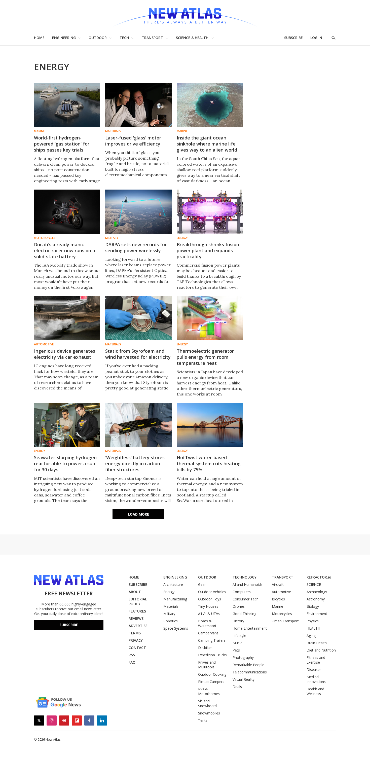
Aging (311, 635)
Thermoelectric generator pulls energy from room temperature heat (205, 357)
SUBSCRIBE (293, 37)
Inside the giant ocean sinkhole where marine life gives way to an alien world (207, 144)
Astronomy (316, 599)
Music (237, 642)
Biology (313, 606)
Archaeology (317, 591)
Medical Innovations (316, 679)
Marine (39, 131)
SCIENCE (314, 584)
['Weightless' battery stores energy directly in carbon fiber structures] (138, 425)
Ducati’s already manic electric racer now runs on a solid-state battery (64, 250)
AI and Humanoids (248, 584)
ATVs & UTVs (209, 613)
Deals (237, 686)
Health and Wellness (315, 691)
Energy (182, 237)
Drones (239, 606)
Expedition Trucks (212, 655)
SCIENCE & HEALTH (192, 37)
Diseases (314, 669)
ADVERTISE (138, 625)
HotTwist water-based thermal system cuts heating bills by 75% (209, 463)
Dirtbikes (205, 647)
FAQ (132, 662)
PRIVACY (136, 640)
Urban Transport (285, 621)
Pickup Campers (211, 681)
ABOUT (135, 591)
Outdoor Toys (209, 599)
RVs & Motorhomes (209, 691)
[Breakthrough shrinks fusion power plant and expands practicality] (210, 212)
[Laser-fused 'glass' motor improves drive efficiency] (138, 105)
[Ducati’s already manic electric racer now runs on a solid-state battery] (67, 212)
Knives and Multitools (207, 664)
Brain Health (317, 642)
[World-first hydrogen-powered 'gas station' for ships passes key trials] (67, 105)
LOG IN (316, 37)
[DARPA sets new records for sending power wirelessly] (138, 212)
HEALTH (313, 628)
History (238, 621)
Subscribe (68, 624)
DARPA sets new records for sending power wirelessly (136, 247)
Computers (242, 591)
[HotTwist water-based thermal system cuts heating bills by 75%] (210, 425)
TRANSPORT (152, 37)
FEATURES (137, 611)
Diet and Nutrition (321, 650)
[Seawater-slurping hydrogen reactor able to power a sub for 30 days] (67, 425)
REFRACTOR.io (319, 577)
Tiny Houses (208, 606)
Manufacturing (175, 599)
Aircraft (278, 584)
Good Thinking (244, 613)
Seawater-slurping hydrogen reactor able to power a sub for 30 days (65, 463)
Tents (202, 720)
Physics (313, 621)
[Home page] (185, 15)
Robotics (170, 621)
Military (111, 237)
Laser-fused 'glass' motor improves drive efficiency (133, 141)
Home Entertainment (250, 628)
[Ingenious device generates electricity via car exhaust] (67, 318)
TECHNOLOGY (244, 577)
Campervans (208, 633)
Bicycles (278, 599)
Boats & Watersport (207, 623)
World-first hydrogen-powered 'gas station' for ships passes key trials (61, 144)
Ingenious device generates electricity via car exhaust (64, 354)
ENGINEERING (64, 37)
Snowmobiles (209, 713)
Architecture (173, 584)
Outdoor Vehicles (212, 591)
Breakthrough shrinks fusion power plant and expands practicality (208, 250)
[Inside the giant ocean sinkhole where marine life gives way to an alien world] (210, 105)
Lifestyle (239, 635)
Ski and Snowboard (207, 703)
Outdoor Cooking (212, 674)
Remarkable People (248, 664)
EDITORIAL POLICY (138, 601)
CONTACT (137, 647)
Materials (113, 131)
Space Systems (175, 628)
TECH (124, 37)
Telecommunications (250, 672)
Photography (243, 657)
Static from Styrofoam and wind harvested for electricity (138, 354)
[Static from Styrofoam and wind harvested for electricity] (138, 318)
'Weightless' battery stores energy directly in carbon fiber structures (135, 463)
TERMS (135, 633)
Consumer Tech (245, 599)
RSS (132, 655)
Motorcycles (44, 237)
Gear (202, 584)
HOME (39, 37)
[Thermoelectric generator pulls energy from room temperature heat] (210, 318)
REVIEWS (136, 618)
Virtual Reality (243, 679)
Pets (236, 650)
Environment (317, 613)
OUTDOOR (98, 37)
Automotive (44, 344)
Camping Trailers (212, 640)
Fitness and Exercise (316, 660)
